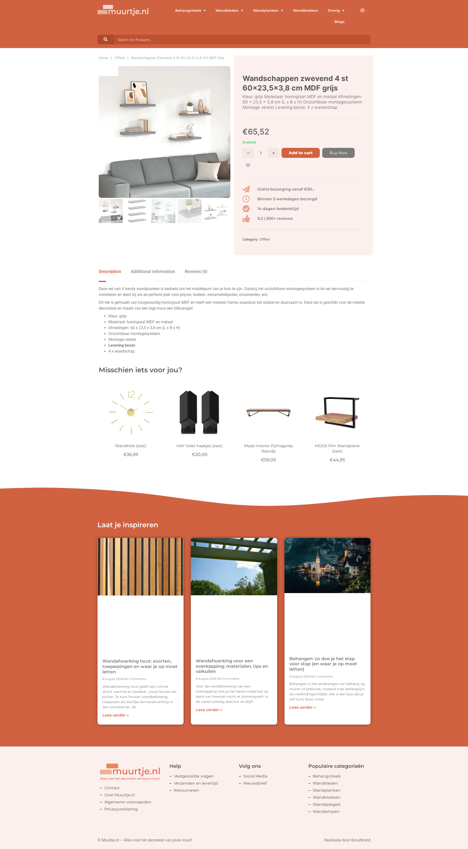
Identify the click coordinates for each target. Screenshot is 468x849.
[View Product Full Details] (131, 436)
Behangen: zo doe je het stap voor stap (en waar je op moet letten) (323, 664)
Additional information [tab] (153, 271)
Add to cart (300, 153)
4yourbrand (360, 840)
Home (103, 58)
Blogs (339, 22)
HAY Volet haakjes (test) (199, 446)
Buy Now (338, 153)
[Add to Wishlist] (248, 165)
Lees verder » (115, 715)
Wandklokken (305, 10)
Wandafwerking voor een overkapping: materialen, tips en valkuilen (232, 666)
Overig (334, 10)
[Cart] (362, 10)
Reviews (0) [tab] (196, 271)
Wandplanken (266, 10)
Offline (119, 58)
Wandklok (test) (130, 446)
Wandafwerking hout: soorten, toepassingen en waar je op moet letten (140, 666)
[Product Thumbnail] (108, 71)
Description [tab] (110, 271)
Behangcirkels (188, 10)
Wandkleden (227, 10)
